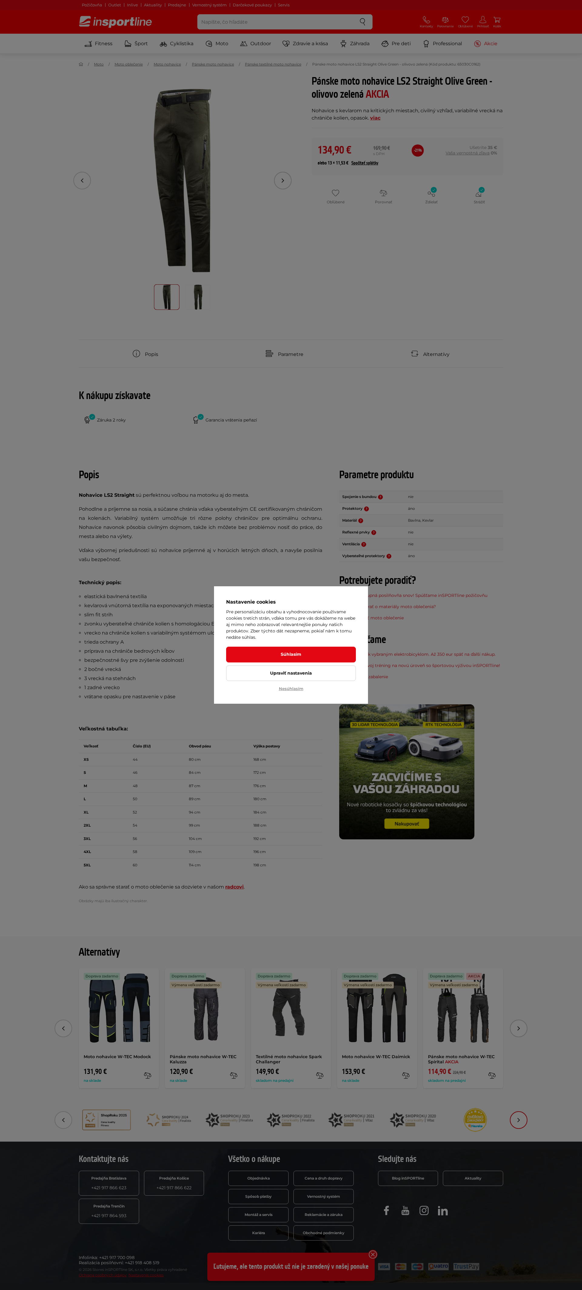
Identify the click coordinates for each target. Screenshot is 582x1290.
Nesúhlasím (291, 688)
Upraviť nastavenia (291, 673)
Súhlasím (291, 654)
